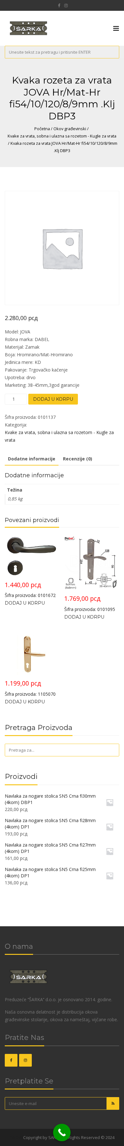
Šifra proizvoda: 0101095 (89, 603)
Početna (42, 128)
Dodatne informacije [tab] (31, 459)
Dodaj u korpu (53, 399)
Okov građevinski (69, 128)
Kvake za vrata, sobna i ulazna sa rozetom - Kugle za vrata (62, 136)
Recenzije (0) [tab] (77, 459)
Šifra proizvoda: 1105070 (30, 688)
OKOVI (16, 1137)
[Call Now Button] (62, 1132)
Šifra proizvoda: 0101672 (30, 589)
